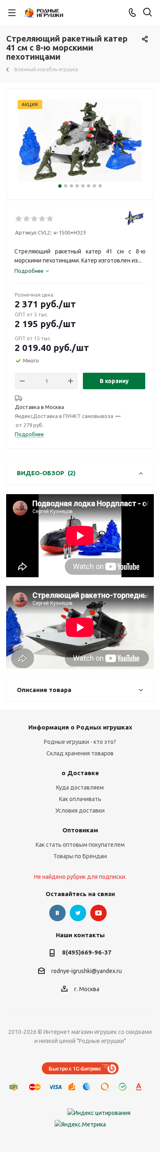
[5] (50, 219)
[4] (42, 219)
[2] (27, 219)
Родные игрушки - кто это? (80, 742)
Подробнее (29, 434)
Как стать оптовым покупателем (80, 844)
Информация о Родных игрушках (80, 727)
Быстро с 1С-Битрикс (75, 1068)
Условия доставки (80, 810)
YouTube (98, 913)
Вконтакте (57, 913)
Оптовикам (80, 830)
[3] (35, 219)
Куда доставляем (80, 787)
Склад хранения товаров (80, 753)
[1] (19, 219)
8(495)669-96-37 (87, 952)
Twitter (78, 913)
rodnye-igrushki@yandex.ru (86, 971)
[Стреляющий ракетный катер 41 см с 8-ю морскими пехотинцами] (80, 140)
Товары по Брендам (80, 856)
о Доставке (80, 772)
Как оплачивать (80, 799)
